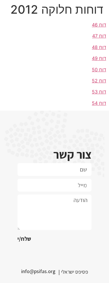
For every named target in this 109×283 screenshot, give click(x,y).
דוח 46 (99, 25)
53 (95, 92)
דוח (102, 81)
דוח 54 (99, 103)
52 (95, 81)
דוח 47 (99, 36)
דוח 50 (99, 69)
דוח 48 (99, 47)
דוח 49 (99, 58)
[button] (39, 271)
